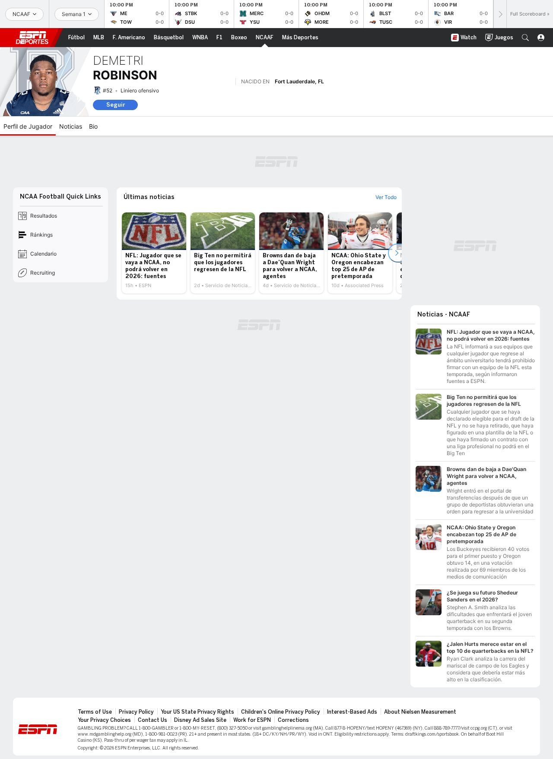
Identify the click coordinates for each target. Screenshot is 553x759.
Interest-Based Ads (352, 712)
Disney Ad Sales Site (200, 720)
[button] (525, 37)
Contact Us (152, 720)
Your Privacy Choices (104, 720)
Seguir (115, 104)
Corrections (293, 720)
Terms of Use (95, 712)
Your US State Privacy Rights (197, 712)
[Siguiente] (499, 14)
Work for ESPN (252, 720)
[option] (154, 253)
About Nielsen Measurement (420, 712)
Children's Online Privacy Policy (280, 712)
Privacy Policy (136, 712)
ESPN (32, 37)
